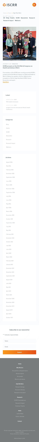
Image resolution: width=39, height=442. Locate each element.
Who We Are (19, 367)
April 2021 (8, 291)
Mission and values (20, 379)
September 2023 (10, 222)
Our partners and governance (20, 370)
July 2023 (8, 226)
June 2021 (8, 283)
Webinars (18, 20)
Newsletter (24, 18)
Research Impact (20, 403)
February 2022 (9, 260)
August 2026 (9, 162)
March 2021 (9, 295)
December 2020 (10, 298)
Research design (20, 387)
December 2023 (10, 215)
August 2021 (9, 279)
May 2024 (8, 204)
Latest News (20, 413)
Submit (19, 352)
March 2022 (9, 257)
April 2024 (8, 207)
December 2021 (10, 268)
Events (12, 18)
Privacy (11, 433)
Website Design (17, 438)
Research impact (8, 20)
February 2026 (9, 169)
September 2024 (10, 192)
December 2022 (10, 238)
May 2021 (8, 287)
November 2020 (10, 302)
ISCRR (18, 18)
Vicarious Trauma (20, 406)
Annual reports (20, 373)
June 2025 (8, 181)
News (19, 410)
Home (19, 364)
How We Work (19, 384)
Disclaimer (16, 433)
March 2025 (9, 185)
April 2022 (8, 253)
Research (32, 18)
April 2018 (8, 313)
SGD (24, 438)
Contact (20, 421)
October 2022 (9, 241)
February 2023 (9, 234)
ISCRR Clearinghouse (20, 400)
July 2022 (8, 245)
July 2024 (8, 196)
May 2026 (8, 166)
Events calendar (20, 416)
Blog (7, 18)
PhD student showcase (12, 101)
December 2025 (10, 173)
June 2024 (8, 200)
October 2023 (9, 219)
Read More (6, 82)
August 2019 (9, 310)
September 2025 (10, 177)
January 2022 (9, 264)
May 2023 (8, 230)
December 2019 (10, 306)
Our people (20, 376)
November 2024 (10, 188)
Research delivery (20, 389)
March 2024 (9, 211)
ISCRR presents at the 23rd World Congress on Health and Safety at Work (17, 67)
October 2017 (9, 317)
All (4, 18)
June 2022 (8, 249)
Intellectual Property (24, 433)
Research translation (20, 392)
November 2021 (10, 272)
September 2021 (10, 276)
